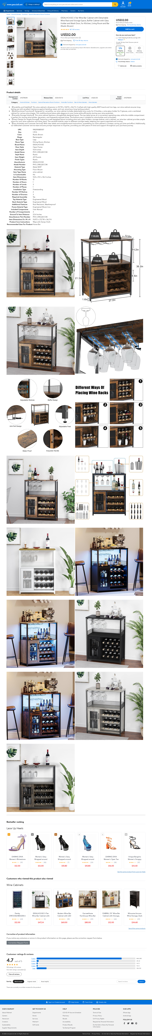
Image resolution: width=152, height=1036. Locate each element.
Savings (27, 11)
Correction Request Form (18, 942)
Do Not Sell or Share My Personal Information (115, 1034)
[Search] (115, 4)
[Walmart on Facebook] (124, 1023)
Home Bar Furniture (67, 102)
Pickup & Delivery (53, 11)
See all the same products (137, 928)
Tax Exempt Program (69, 1028)
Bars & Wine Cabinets (80, 102)
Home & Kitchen (16, 14)
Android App (127, 1016)
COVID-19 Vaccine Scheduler (72, 1013)
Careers (72, 11)
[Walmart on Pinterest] (136, 1023)
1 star (33, 968)
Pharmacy (64, 11)
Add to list (123, 66)
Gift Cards (35, 1025)
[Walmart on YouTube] (132, 1023)
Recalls (65, 1019)
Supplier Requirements (9, 1028)
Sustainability (6, 1025)
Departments (10, 11)
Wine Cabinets (93, 102)
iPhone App (126, 1013)
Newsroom (5, 1019)
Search (141, 981)
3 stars (33, 963)
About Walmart (7, 1013)
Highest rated (31, 981)
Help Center (75, 1002)
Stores (34, 1016)
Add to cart (129, 29)
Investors (5, 1022)
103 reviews (75, 29)
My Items (81, 11)
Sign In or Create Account (57, 1002)
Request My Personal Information (103, 1022)
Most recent (18, 981)
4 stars (33, 961)
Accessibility (67, 1022)
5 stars (33, 958)
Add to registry (137, 66)
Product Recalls (67, 1025)
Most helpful (45, 981)
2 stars (33, 966)
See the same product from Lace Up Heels (131, 872)
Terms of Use (97, 1013)
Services (19, 11)
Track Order (89, 1002)
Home (8, 14)
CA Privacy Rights (98, 1019)
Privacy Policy (97, 1016)
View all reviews (14, 974)
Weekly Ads (102, 1002)
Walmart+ (35, 1022)
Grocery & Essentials (38, 11)
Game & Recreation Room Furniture (39, 14)
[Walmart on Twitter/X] (128, 1023)
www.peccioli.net (81, 45)
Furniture (24, 14)
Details (133, 61)
